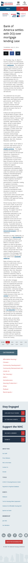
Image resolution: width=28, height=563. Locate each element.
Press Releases (6, 458)
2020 (12, 344)
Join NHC (4, 520)
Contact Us (5, 467)
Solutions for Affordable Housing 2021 (12, 506)
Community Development (11, 365)
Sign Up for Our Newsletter (14, 541)
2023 (26, 342)
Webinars (4, 497)
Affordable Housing (9, 359)
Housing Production (9, 383)
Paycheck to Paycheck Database (10, 486)
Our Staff (4, 453)
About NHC (6, 449)
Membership (6, 516)
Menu (18, 4)
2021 (8, 344)
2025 (17, 342)
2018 (21, 344)
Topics (24, 4)
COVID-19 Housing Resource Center (11, 482)
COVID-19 (6, 371)
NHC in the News (6, 462)
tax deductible (10, 310)
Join (22, 9)
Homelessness (8, 380)
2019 (17, 344)
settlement (10, 65)
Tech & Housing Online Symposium (11, 501)
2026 (12, 342)
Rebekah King (8, 49)
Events (4, 492)
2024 (21, 342)
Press (8, 9)
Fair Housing (7, 374)
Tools (4, 477)
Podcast (5, 389)
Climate (5, 362)
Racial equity (7, 392)
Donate (4, 471)
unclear (6, 296)
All (7, 342)
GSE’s (5, 377)
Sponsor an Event (6, 510)
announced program (10, 231)
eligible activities (9, 149)
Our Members (5, 525)
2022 (3, 344)
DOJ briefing (17, 237)
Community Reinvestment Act (13, 368)
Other (5, 386)
